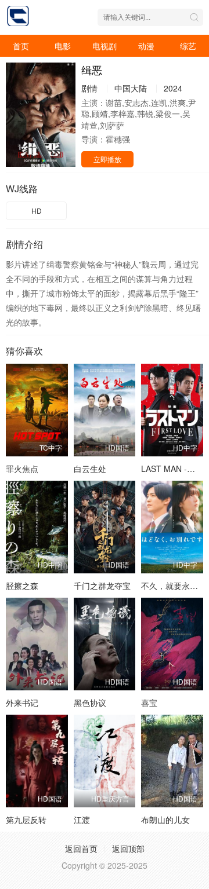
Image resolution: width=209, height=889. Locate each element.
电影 (63, 46)
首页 (21, 46)
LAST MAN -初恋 (172, 468)
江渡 (82, 819)
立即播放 (107, 159)
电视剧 (104, 46)
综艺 (188, 46)
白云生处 (90, 468)
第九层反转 (26, 819)
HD (36, 210)
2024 (173, 88)
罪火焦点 (22, 468)
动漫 (146, 46)
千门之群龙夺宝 (102, 585)
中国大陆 (130, 88)
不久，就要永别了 (173, 585)
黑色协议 (90, 702)
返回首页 (81, 848)
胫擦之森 (22, 585)
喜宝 (149, 702)
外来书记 (22, 702)
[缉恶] (40, 115)
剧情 (89, 88)
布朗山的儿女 (165, 819)
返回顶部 (128, 848)
